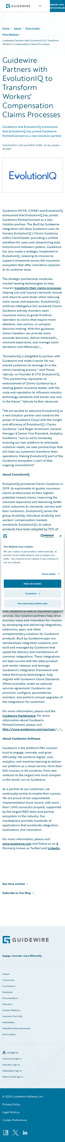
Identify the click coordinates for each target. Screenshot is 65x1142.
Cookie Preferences (14, 1120)
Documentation (10, 998)
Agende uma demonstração (57, 6)
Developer (7, 992)
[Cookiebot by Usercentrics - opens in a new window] (41, 536)
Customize (31, 593)
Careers (6, 974)
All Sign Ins (12, 1052)
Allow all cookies (32, 583)
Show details (49, 574)
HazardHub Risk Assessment (16, 1028)
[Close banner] (60, 536)
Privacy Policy (11, 1104)
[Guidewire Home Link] (25, 939)
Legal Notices (11, 1112)
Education (7, 1004)
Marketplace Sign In (12, 1070)
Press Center (33, 28)
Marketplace (8, 1022)
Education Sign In (11, 1064)
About (17, 28)
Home (5, 28)
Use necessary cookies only (32, 603)
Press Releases (10, 34)
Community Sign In (11, 1058)
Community (8, 980)
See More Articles (13, 884)
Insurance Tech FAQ (12, 1016)
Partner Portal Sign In (12, 1076)
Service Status (9, 1034)
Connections (8, 986)
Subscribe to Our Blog (16, 893)
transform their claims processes (38, 288)
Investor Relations (11, 1010)
